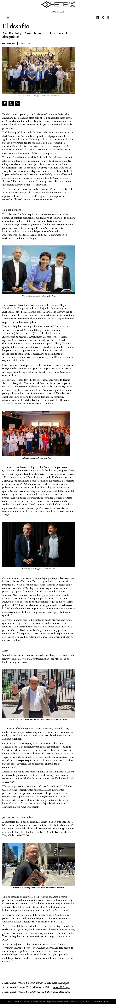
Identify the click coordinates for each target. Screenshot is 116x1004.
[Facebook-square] (97, 17)
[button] (8, 17)
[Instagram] (108, 17)
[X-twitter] (103, 17)
